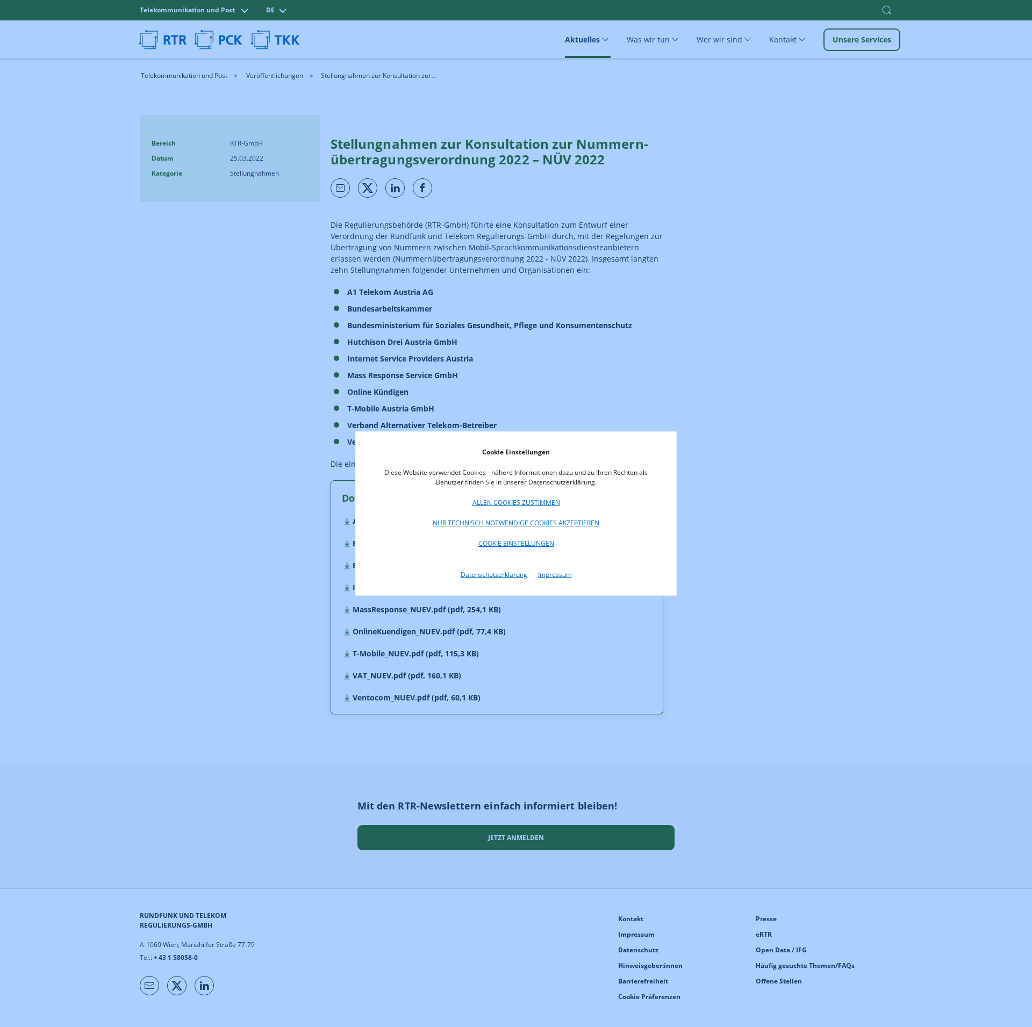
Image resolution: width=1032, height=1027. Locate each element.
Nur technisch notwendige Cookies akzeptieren (516, 522)
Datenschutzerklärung (494, 574)
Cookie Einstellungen (516, 543)
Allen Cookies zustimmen (516, 502)
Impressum (555, 574)
